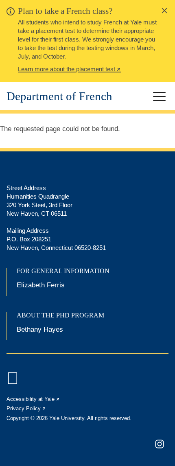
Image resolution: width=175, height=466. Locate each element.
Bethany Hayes (40, 329)
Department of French (59, 96)
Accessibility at (33, 399)
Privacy (26, 408)
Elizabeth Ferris (41, 285)
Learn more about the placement (69, 70)
